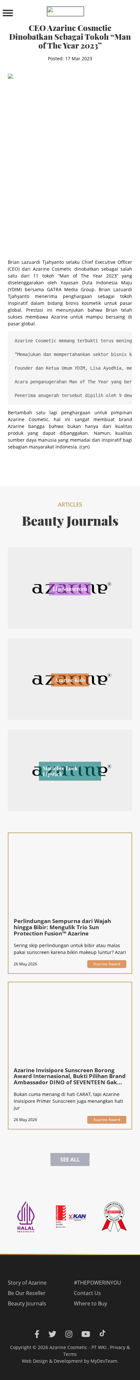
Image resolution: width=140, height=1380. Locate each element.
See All (70, 1159)
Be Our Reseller (27, 1293)
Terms (70, 1354)
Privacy (117, 1347)
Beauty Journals (27, 1303)
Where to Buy (90, 1303)
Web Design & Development (52, 1361)
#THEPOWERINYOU (97, 1282)
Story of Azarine (27, 1282)
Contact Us (87, 1293)
